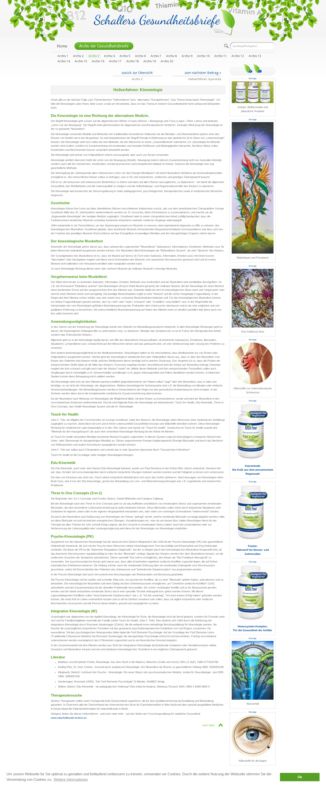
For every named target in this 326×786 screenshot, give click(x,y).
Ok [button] (300, 777)
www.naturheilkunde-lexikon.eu (69, 717)
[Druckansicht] (247, 68)
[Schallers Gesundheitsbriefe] (164, 21)
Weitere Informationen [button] (71, 779)
